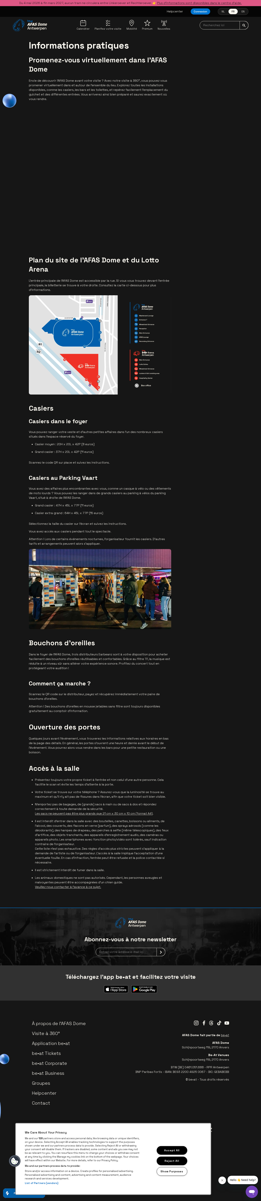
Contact (41, 1103)
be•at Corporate (49, 1063)
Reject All (172, 1160)
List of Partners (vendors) (41, 1183)
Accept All (172, 1150)
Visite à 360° (46, 1033)
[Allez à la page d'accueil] (30, 25)
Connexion (200, 11)
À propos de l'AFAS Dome (59, 1023)
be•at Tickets (46, 1053)
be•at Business (48, 1073)
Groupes (41, 1083)
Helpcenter (175, 11)
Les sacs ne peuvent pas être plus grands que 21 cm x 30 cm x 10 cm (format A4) (94, 813)
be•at (225, 1035)
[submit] (244, 25)
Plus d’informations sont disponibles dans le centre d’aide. (199, 3)
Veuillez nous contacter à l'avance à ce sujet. (68, 887)
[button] (15, 1161)
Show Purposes (171, 1171)
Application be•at (51, 1043)
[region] (113, 1159)
